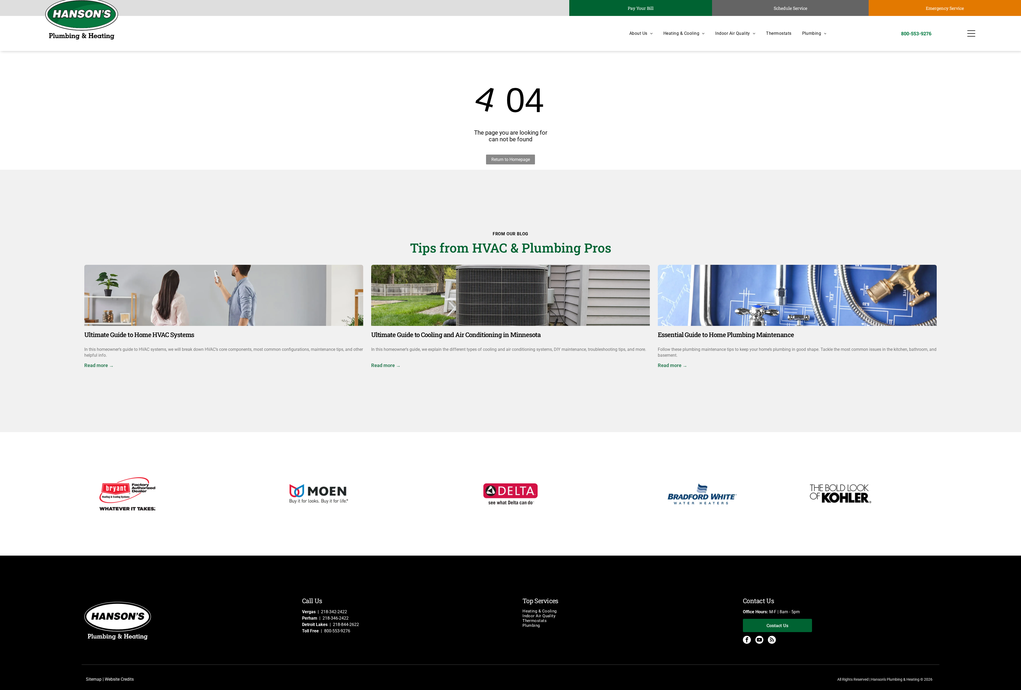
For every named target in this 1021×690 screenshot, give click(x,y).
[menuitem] (636, 33)
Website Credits (119, 679)
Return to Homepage (510, 159)
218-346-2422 (336, 618)
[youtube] (759, 640)
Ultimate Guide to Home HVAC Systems (139, 334)
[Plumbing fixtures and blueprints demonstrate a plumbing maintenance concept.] (797, 295)
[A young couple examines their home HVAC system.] (223, 295)
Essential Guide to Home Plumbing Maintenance (726, 334)
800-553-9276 (337, 630)
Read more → (99, 365)
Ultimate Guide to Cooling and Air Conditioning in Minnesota (456, 334)
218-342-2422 (334, 611)
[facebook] (747, 640)
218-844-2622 (346, 624)
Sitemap (94, 679)
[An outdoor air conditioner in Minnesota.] (510, 295)
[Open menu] (971, 33)
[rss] (772, 640)
